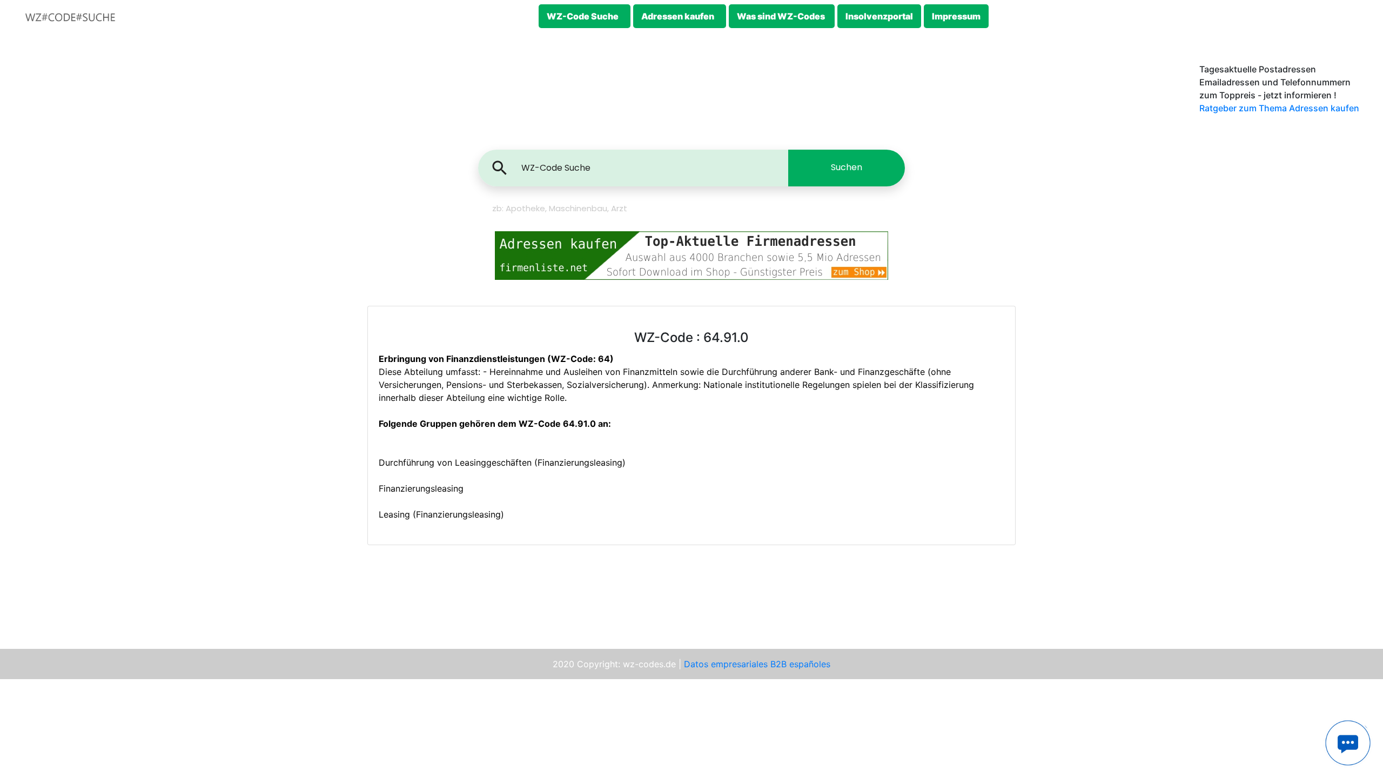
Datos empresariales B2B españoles (757, 664)
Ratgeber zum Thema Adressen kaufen (1279, 108)
